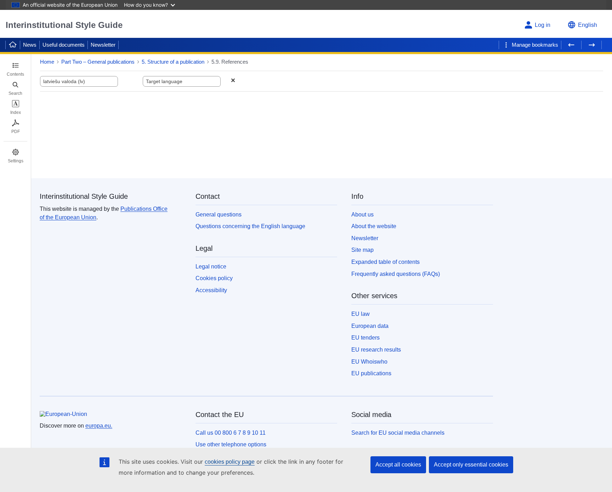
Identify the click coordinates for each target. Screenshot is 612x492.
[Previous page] (571, 45)
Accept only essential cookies (471, 465)
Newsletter (103, 45)
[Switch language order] (130, 81)
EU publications (371, 373)
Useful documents (63, 45)
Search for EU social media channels (397, 433)
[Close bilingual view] (233, 81)
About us (362, 215)
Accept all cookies (398, 465)
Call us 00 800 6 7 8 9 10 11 (231, 433)
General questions (219, 215)
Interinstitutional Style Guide (64, 25)
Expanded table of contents (385, 262)
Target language (164, 81)
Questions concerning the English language (250, 226)
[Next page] (591, 45)
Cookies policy (214, 278)
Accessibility (211, 290)
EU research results (376, 350)
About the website (373, 226)
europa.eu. (98, 426)
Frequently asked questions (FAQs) (395, 274)
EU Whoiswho (369, 362)
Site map (362, 250)
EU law (360, 314)
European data (370, 326)
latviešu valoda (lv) (64, 81)
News (29, 45)
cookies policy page (230, 462)
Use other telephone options (231, 444)
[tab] (15, 69)
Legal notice (211, 267)
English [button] (587, 25)
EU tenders (365, 338)
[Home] (13, 45)
